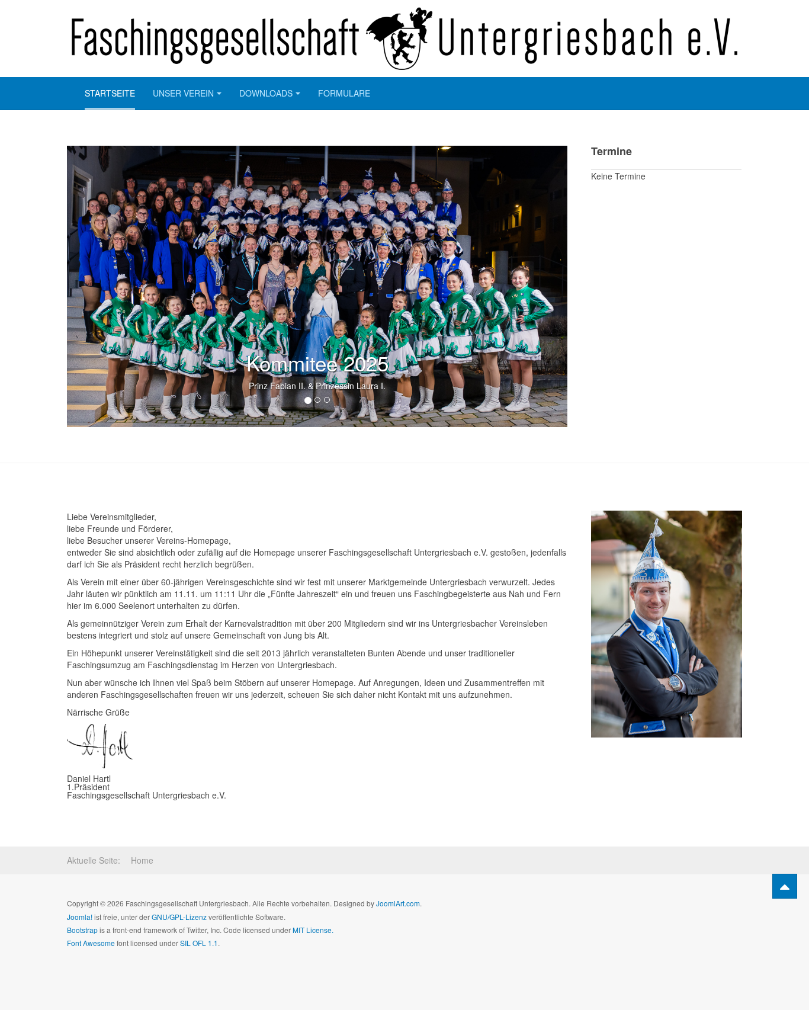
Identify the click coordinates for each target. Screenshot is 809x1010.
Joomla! (79, 917)
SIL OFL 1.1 (199, 943)
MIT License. (313, 930)
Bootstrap (82, 930)
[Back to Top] (784, 886)
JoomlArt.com (398, 903)
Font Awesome (91, 943)
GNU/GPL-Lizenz (179, 917)
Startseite (110, 93)
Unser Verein (183, 93)
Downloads (266, 93)
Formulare (344, 93)
